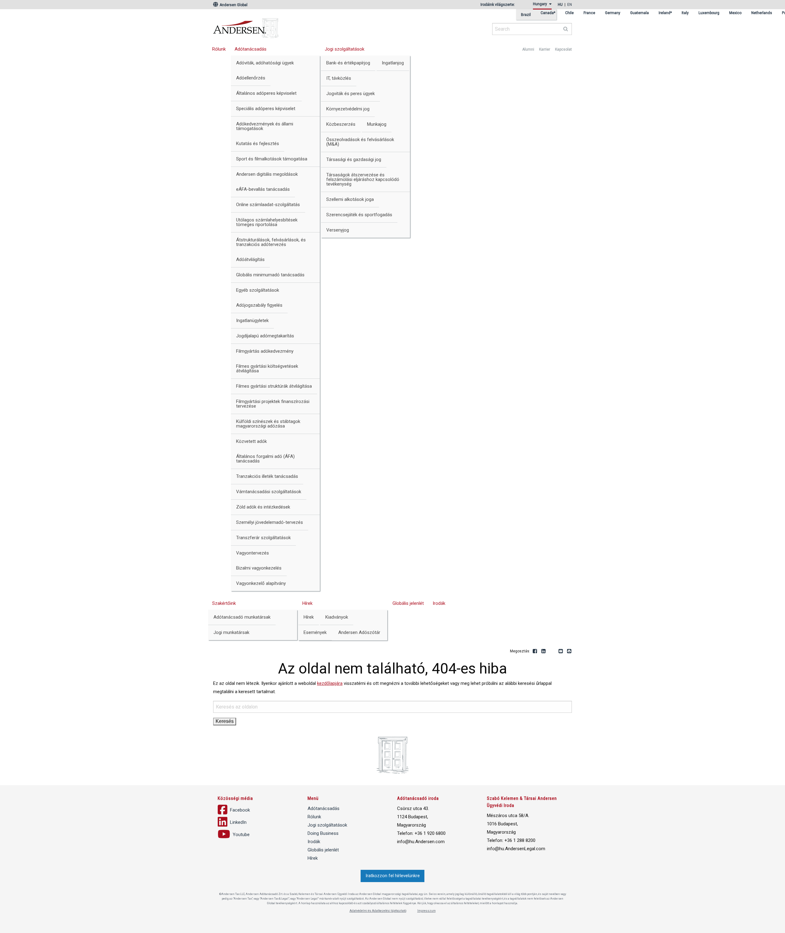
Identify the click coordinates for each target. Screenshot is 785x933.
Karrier (544, 49)
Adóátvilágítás (250, 259)
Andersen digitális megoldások (267, 174)
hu (560, 4)
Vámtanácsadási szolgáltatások (268, 491)
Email (560, 651)
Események (315, 632)
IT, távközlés (338, 78)
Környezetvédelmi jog (348, 109)
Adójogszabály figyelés (259, 305)
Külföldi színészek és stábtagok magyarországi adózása (268, 424)
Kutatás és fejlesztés (257, 143)
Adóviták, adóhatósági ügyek (265, 63)
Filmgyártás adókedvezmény (264, 351)
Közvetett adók (251, 441)
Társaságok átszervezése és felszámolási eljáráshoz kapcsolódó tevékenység (362, 179)
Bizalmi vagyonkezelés (258, 568)
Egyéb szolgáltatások (257, 290)
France (589, 13)
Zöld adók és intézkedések (263, 507)
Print (569, 651)
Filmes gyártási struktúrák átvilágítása (274, 386)
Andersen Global (233, 5)
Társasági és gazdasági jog (353, 159)
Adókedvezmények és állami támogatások (264, 126)
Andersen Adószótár (359, 632)
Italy (685, 13)
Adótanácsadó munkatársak (241, 617)
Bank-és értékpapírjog (348, 63)
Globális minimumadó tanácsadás (270, 275)
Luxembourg (709, 13)
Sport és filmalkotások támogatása (271, 159)
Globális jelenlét (408, 603)
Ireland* (665, 13)
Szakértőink (224, 603)
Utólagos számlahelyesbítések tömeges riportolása (266, 222)
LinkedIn (543, 651)
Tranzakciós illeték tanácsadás (267, 476)
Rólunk (219, 49)
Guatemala (639, 13)
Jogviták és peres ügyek (350, 93)
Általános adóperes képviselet (266, 93)
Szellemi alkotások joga (350, 199)
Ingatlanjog (393, 63)
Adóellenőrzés (250, 78)
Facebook (535, 651)
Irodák (439, 603)
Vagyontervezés (252, 553)
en (569, 4)
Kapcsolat (563, 49)
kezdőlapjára (330, 683)
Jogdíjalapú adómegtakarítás (265, 336)
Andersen (305, 26)
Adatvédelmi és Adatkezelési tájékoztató (378, 910)
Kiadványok (336, 617)
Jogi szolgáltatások (344, 49)
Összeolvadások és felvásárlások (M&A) (360, 142)
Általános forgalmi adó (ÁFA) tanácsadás (265, 459)
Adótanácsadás (250, 49)
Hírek (307, 603)
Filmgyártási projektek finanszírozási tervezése (272, 404)
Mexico (735, 13)
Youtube (552, 651)
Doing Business (323, 833)
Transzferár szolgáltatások (263, 537)
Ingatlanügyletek (252, 320)
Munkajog (376, 124)
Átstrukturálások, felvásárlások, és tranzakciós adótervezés (271, 242)
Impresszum (426, 910)
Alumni (528, 49)
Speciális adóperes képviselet (265, 108)
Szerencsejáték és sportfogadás (359, 214)
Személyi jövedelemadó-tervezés (269, 522)
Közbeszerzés (340, 124)
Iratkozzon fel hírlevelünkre (393, 875)
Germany (612, 13)
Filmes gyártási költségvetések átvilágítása (267, 368)
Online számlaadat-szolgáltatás (268, 204)
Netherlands (761, 13)
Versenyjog (337, 230)
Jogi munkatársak (231, 632)
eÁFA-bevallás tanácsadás (263, 189)
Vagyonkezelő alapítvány (261, 583)
